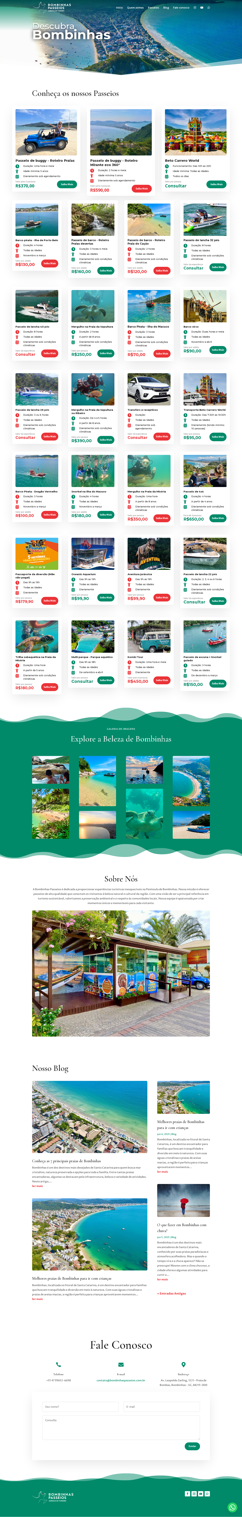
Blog (166, 7)
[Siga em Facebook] (187, 1493)
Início (119, 7)
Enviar (192, 1446)
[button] (232, 1507)
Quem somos (135, 7)
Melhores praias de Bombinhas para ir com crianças (71, 1278)
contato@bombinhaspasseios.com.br (121, 1380)
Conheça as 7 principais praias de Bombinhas (66, 1161)
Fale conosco (181, 7)
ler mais (37, 1186)
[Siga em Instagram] (194, 1493)
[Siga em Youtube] (200, 1493)
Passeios (153, 7)
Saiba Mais (67, 184)
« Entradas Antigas (171, 1294)
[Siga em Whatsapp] (207, 1493)
